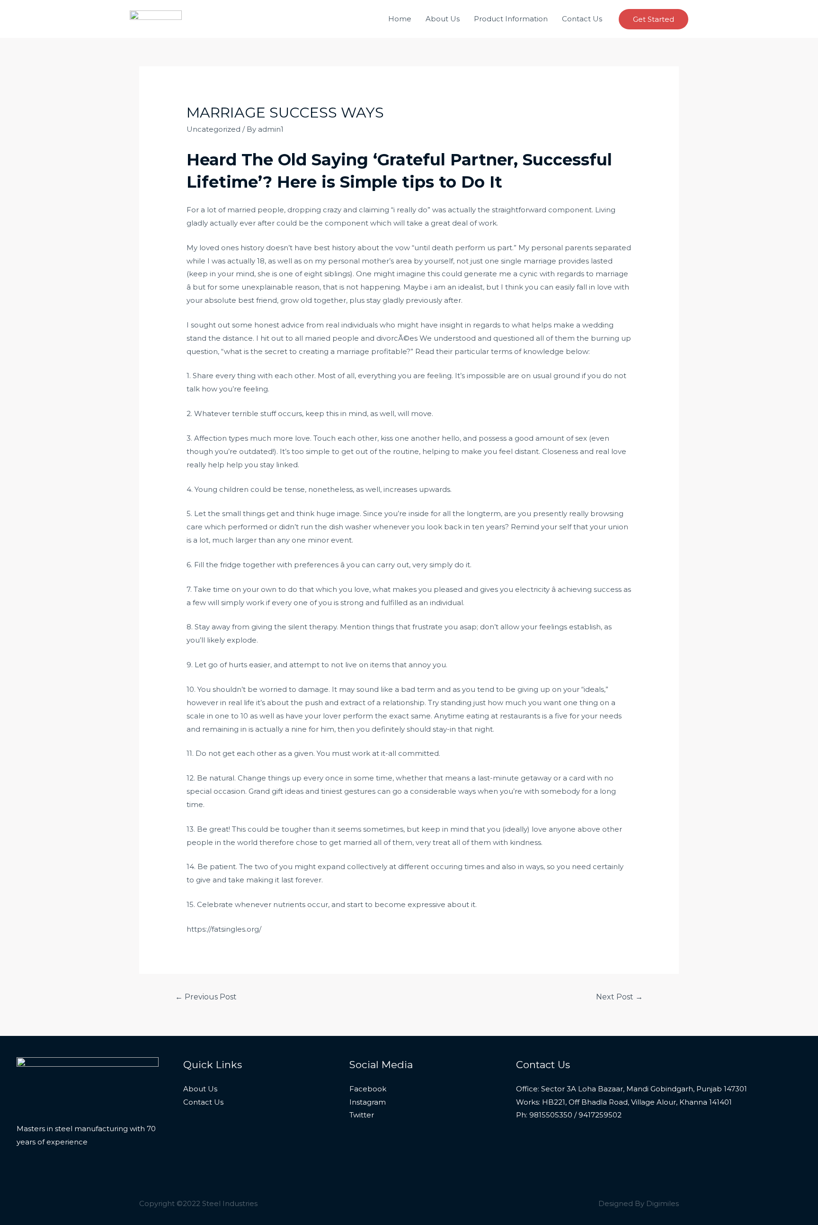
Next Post (619, 996)
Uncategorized (213, 129)
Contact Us (582, 18)
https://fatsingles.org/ (224, 929)
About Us (443, 18)
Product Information (511, 18)
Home (399, 18)
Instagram (367, 1102)
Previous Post (206, 996)
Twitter (361, 1114)
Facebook (367, 1088)
